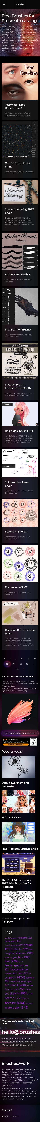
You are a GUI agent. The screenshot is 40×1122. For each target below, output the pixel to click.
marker (11, 973)
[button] (4, 4)
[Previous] (4, 658)
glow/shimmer (21, 953)
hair (11, 961)
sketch (18, 993)
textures (29, 1003)
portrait (17, 989)
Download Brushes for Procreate (21, 733)
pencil (18, 985)
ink (20, 962)
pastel (15, 981)
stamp (14, 998)
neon (23, 973)
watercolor (16, 1007)
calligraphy (13, 941)
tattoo (26, 999)
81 (28, 658)
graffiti (8, 957)
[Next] (23, 669)
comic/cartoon (14, 945)
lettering (20, 969)
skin (30, 994)
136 (17, 670)
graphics (21, 957)
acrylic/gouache (13, 938)
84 (14, 664)
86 (27, 664)
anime (26, 937)
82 (35, 658)
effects (21, 949)
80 (22, 658)
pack (17, 977)
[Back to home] (20, 4)
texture (15, 1003)
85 (21, 664)
